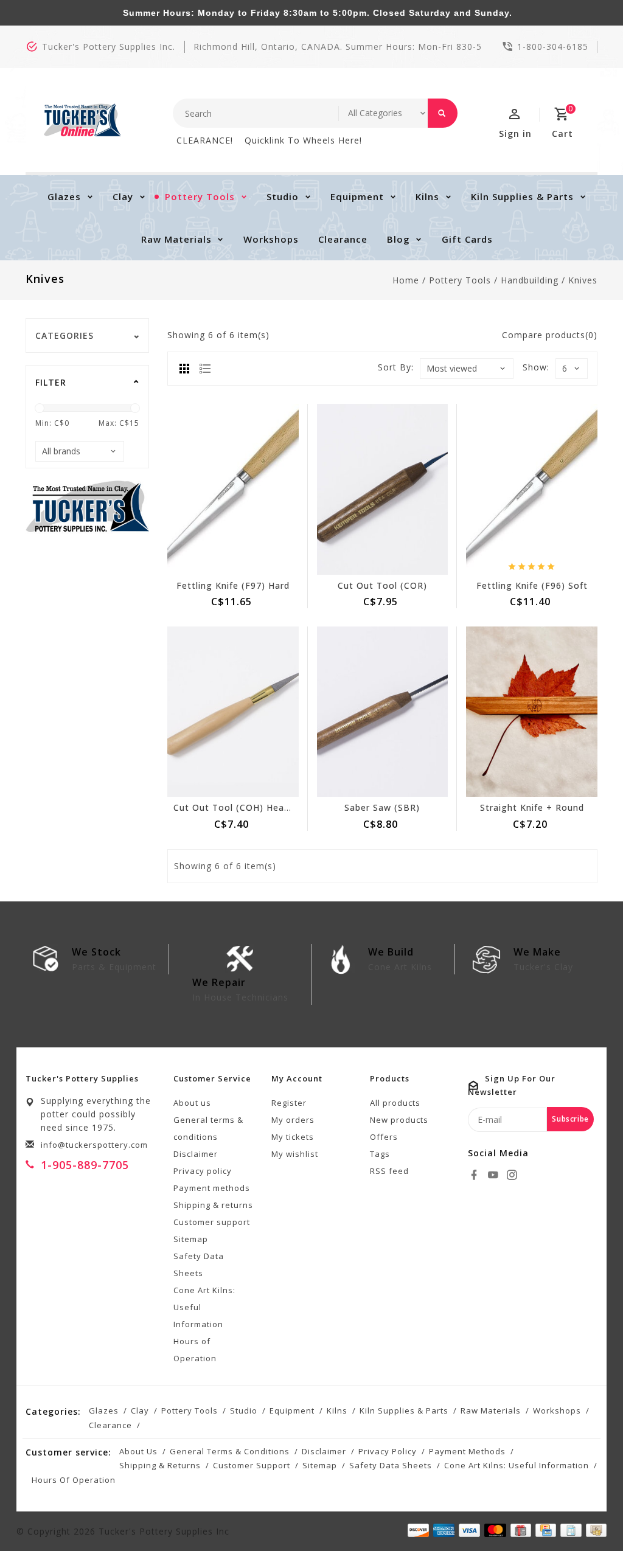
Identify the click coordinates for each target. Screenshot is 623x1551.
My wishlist (294, 1153)
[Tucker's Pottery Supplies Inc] (82, 120)
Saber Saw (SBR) (382, 807)
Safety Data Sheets (198, 1265)
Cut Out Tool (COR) (382, 585)
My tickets (292, 1136)
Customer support (211, 1221)
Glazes (64, 196)
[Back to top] (586, 1514)
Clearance (342, 239)
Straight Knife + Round (532, 807)
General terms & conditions (208, 1128)
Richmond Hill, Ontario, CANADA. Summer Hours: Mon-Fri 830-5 (337, 46)
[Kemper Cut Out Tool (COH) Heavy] (233, 711)
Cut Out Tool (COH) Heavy (233, 807)
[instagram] (513, 1175)
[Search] (443, 113)
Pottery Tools (200, 196)
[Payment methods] (594, 1530)
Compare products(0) (549, 335)
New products (399, 1119)
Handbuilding (530, 280)
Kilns (427, 196)
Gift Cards (467, 239)
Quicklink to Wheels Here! (303, 140)
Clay (123, 196)
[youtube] (495, 1175)
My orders (293, 1119)
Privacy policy (202, 1170)
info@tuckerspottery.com (94, 1144)
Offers (384, 1136)
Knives (582, 280)
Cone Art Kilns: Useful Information (204, 1307)
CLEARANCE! (204, 140)
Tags (380, 1153)
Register (289, 1102)
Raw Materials (176, 239)
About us (192, 1102)
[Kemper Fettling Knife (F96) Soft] (531, 489)
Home (405, 280)
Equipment (357, 196)
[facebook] (476, 1175)
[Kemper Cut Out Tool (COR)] (382, 489)
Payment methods (211, 1187)
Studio (282, 196)
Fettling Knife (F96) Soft (532, 585)
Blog (398, 239)
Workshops (271, 239)
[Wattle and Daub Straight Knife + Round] (531, 711)
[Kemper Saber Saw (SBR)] (382, 711)
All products (395, 1102)
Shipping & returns (213, 1204)
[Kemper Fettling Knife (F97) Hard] (233, 489)
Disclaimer (195, 1153)
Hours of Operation (195, 1350)
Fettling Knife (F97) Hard (233, 585)
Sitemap (190, 1239)
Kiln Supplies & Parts (522, 196)
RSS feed (389, 1170)
